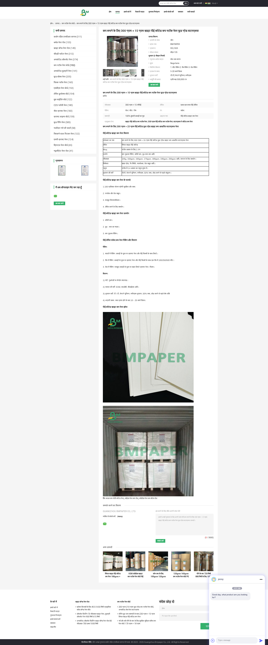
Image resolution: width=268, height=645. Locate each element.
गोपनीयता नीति (86, 642)
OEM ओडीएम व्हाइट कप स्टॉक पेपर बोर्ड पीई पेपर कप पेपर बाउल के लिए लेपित (135, 575)
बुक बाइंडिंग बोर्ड (60, 99)
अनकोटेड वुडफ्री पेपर (62, 71)
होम (110, 12)
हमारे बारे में (127, 12)
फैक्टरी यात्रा (139, 12)
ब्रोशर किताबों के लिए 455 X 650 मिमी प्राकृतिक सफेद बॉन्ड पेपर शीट (94, 608)
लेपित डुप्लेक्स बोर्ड (61, 93)
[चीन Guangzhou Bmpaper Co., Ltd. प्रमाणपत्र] (61, 170)
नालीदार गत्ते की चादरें (62, 128)
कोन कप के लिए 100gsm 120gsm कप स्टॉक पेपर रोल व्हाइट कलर (158, 575)
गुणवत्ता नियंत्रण (154, 12)
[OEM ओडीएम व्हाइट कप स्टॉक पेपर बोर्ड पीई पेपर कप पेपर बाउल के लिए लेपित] (135, 561)
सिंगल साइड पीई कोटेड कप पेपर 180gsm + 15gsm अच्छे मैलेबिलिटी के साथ (113, 575)
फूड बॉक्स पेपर (59, 76)
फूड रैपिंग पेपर (59, 122)
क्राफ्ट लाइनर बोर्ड (61, 116)
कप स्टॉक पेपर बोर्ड (68, 23)
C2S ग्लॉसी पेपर (60, 105)
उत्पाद (117, 12)
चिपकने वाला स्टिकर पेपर (64, 133)
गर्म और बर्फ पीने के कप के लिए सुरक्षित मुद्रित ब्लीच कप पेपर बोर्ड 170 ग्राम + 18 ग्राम (137, 622)
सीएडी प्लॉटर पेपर (61, 53)
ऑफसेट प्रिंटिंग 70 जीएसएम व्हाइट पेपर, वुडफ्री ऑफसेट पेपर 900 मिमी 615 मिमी (93, 615)
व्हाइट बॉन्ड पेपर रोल (62, 48)
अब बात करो (198, 3)
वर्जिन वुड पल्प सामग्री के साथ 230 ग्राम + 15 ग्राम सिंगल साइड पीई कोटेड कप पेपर (137, 615)
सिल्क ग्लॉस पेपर (60, 82)
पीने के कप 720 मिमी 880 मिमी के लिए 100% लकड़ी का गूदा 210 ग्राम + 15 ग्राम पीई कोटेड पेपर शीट (203, 575)
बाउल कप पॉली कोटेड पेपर (115, 498)
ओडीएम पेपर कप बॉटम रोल (148, 498)
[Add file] (213, 640)
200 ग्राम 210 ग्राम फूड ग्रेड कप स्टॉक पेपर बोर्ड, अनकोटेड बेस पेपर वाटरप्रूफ (136, 608)
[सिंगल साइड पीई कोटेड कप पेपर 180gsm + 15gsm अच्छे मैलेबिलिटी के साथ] (113, 561)
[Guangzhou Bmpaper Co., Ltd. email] (57, 196)
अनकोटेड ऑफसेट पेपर (63, 59)
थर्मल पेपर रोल (59, 42)
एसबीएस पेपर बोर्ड (61, 88)
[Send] (261, 640)
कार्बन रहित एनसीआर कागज (65, 36)
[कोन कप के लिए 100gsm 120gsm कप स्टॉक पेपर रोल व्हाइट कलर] (158, 561)
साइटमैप (53, 627)
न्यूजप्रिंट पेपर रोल (61, 151)
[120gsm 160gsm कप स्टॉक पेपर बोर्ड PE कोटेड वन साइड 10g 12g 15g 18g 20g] (181, 561)
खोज (186, 3)
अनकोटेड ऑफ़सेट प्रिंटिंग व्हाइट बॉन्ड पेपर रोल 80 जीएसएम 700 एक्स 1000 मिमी (94, 622)
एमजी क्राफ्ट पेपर (61, 139)
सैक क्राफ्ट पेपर (60, 111)
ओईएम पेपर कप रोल (131, 498)
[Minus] (261, 579)
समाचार (180, 12)
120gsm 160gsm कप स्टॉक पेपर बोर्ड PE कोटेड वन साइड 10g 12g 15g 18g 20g (181, 575)
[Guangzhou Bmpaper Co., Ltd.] (84, 12)
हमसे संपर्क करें (169, 12)
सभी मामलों (191, 12)
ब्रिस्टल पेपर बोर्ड (61, 145)
